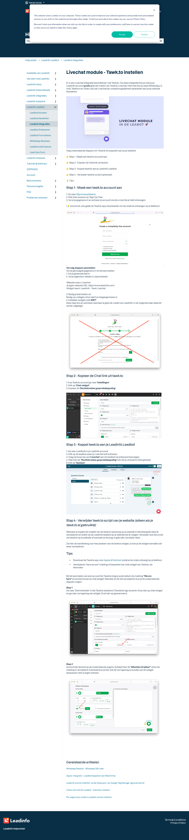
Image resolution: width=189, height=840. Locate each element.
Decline (144, 34)
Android (117, 560)
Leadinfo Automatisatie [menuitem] (38, 90)
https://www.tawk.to (86, 194)
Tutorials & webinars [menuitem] (37, 163)
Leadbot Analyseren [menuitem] (40, 129)
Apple (107, 560)
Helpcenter (31, 60)
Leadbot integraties (73, 60)
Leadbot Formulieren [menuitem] (40, 135)
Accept (122, 34)
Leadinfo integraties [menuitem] (37, 95)
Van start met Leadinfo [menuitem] (38, 78)
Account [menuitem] (31, 175)
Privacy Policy (178, 822)
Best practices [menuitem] (34, 180)
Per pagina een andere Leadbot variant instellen (89, 797)
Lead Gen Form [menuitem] (37, 152)
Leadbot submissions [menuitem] (40, 146)
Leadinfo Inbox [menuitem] (34, 84)
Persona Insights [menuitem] (35, 186)
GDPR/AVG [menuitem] (32, 169)
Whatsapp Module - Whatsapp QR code (85, 768)
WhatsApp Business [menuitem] (40, 141)
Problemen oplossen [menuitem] (37, 197)
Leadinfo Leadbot (50, 60)
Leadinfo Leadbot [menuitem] (35, 107)
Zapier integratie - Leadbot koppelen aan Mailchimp (91, 776)
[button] (55, 73)
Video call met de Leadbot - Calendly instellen (88, 790)
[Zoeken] (161, 40)
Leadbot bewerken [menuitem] (39, 118)
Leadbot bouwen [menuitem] (38, 112)
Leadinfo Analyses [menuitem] (36, 158)
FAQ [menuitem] (29, 192)
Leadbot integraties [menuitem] (40, 124)
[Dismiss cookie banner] (154, 10)
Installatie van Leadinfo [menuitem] (38, 73)
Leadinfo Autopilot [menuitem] (36, 101)
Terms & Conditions (175, 819)
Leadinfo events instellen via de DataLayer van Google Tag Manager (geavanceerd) (105, 783)
